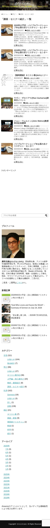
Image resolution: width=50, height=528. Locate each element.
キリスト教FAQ (13, 375)
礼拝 (5, 391)
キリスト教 (12, 414)
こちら (19, 283)
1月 (6, 469)
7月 (6, 449)
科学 (9, 430)
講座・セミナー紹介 (15, 387)
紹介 (9, 434)
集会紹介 (11, 363)
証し (9, 402)
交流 (5, 355)
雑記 (5, 410)
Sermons (11, 395)
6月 (6, 453)
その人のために (23, 3)
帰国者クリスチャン (15, 422)
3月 (6, 463)
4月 (6, 459)
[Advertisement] (18, 186)
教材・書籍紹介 (13, 383)
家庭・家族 (12, 418)
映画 (9, 426)
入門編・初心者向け (15, 379)
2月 (6, 466)
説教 (9, 406)
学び (5, 367)
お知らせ (11, 359)
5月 (6, 456)
